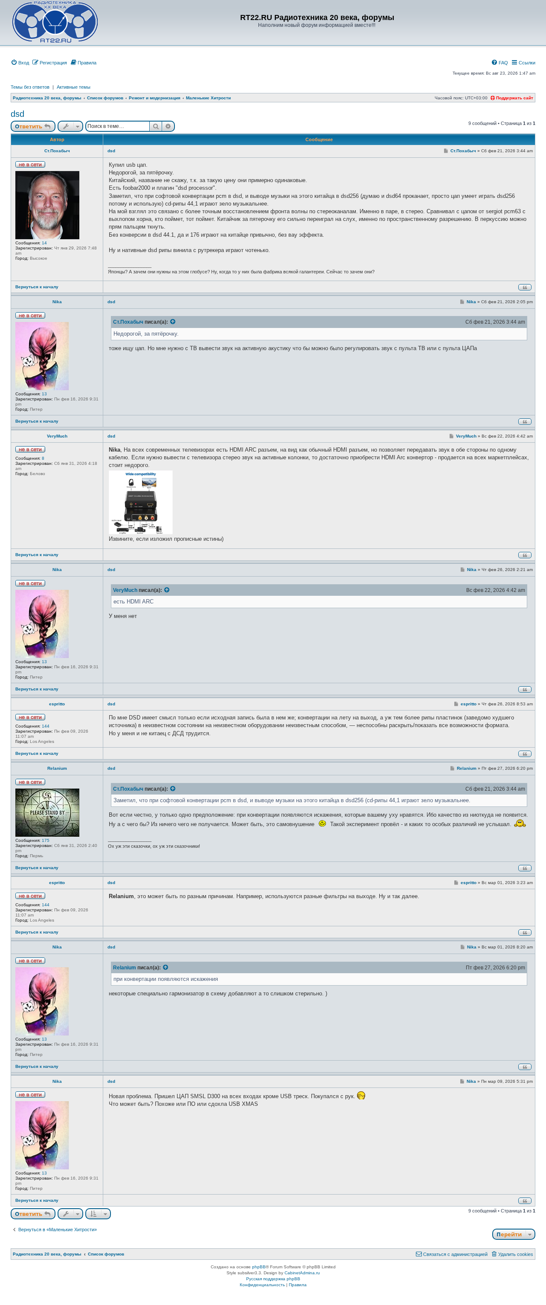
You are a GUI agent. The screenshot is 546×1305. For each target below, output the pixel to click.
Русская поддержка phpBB (273, 1278)
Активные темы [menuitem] (73, 87)
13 (44, 394)
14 (44, 243)
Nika (57, 301)
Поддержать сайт (514, 98)
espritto (57, 704)
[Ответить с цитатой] (524, 287)
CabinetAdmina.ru (302, 1272)
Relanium (57, 768)
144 (45, 726)
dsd (17, 114)
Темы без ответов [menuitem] (30, 87)
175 (45, 840)
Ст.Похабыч (57, 150)
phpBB (259, 1266)
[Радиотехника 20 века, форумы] (55, 22)
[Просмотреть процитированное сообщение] (173, 322)
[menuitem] (20, 63)
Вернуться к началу (36, 286)
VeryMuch (57, 436)
